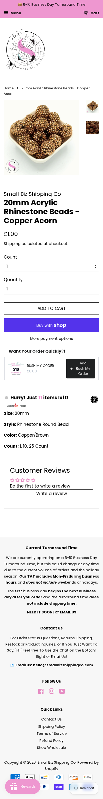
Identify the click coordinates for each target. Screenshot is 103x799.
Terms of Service (51, 733)
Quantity (13, 280)
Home (9, 88)
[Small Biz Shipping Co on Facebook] (41, 692)
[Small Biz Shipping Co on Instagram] (51, 692)
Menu (15, 12)
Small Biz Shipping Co (57, 762)
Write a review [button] (51, 494)
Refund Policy (52, 740)
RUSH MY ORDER (40, 365)
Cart (94, 12)
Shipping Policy (51, 726)
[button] (94, 399)
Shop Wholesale (51, 747)
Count (10, 257)
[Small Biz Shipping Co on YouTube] (62, 692)
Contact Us (51, 719)
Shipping (12, 244)
